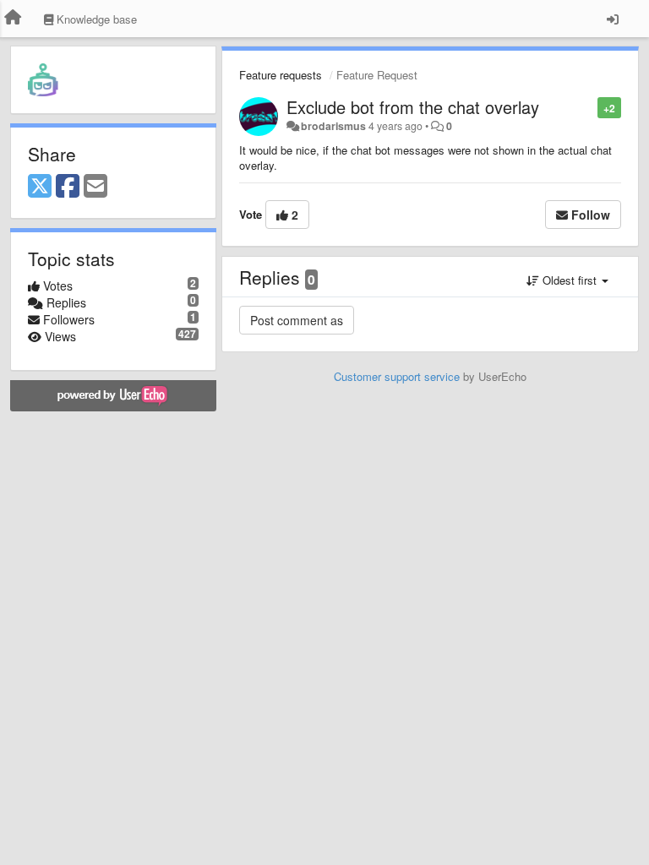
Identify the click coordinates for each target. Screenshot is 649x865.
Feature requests (280, 75)
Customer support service (397, 376)
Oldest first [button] (569, 280)
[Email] (95, 186)
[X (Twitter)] (40, 186)
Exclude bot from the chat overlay (412, 107)
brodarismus (333, 125)
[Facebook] (67, 186)
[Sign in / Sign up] (612, 18)
